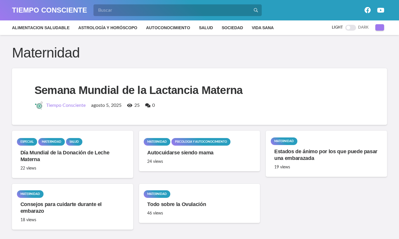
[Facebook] (367, 10)
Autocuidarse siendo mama (180, 153)
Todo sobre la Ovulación (176, 204)
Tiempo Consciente (66, 105)
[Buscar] (256, 10)
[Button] (379, 27)
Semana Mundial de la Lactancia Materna (138, 90)
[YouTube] (380, 10)
